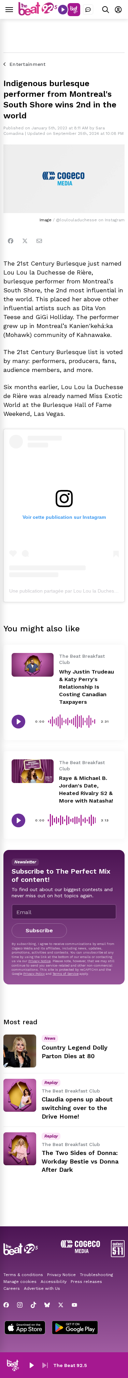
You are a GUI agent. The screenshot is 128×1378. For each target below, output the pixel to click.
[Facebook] (10, 241)
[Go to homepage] (37, 13)
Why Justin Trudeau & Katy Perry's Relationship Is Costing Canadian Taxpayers (86, 686)
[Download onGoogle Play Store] (75, 1328)
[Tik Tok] (33, 1305)
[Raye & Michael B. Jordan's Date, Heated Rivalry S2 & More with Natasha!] (33, 771)
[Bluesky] (47, 1305)
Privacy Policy (34, 974)
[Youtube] (74, 1305)
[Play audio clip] (18, 721)
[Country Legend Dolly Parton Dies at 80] (19, 1051)
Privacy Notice (39, 961)
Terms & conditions (23, 1274)
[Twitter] (25, 241)
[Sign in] (118, 9)
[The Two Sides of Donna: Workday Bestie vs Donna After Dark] (19, 1148)
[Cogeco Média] (80, 1251)
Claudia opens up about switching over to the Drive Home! (77, 1108)
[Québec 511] (118, 1255)
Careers (11, 1288)
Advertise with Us (42, 1288)
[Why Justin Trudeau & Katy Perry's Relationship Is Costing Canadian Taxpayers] (33, 665)
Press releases (86, 1281)
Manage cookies (20, 1281)
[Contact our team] (88, 9)
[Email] (39, 241)
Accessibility (54, 1281)
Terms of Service (66, 974)
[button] (31, 1365)
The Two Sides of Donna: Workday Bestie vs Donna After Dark (80, 1161)
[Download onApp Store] (24, 1328)
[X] (60, 1305)
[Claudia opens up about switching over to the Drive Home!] (19, 1095)
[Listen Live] (62, 9)
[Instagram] (20, 1305)
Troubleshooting (96, 1274)
